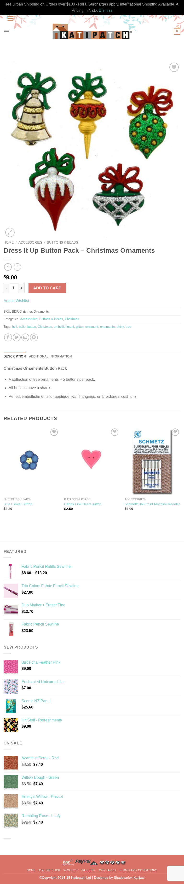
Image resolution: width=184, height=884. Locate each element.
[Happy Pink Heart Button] (92, 461)
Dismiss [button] (105, 10)
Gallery (88, 870)
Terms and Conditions (138, 870)
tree (128, 326)
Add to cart (47, 288)
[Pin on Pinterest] (34, 337)
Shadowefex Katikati (129, 877)
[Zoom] (10, 232)
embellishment (64, 326)
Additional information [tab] (50, 356)
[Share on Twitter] (17, 337)
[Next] (180, 475)
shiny (120, 326)
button (31, 326)
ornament (91, 326)
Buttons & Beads (62, 242)
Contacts (107, 870)
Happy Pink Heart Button (83, 504)
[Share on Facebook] (8, 337)
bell (14, 326)
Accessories (30, 242)
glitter (79, 326)
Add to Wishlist (16, 301)
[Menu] (6, 31)
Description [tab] (15, 356)
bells (22, 326)
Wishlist (70, 870)
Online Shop (49, 870)
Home (9, 242)
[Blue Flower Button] (31, 461)
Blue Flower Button (18, 504)
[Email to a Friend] (25, 337)
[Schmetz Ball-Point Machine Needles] (152, 461)
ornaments (107, 326)
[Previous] (3, 475)
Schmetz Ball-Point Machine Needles (152, 504)
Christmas (72, 319)
